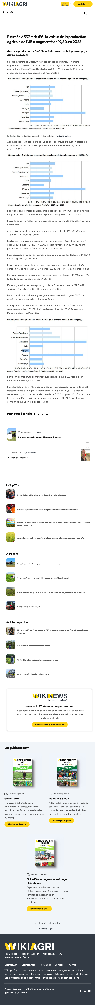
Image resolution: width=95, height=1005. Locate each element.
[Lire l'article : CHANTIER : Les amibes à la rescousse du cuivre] (10, 658)
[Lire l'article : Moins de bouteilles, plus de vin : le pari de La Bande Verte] (10, 494)
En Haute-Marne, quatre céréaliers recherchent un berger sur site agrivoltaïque (51, 592)
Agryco (72, 964)
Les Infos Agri (10, 964)
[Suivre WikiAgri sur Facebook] (3, 11)
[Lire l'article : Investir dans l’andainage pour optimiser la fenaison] (10, 562)
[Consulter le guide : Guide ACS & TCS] (67, 771)
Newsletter (81, 4)
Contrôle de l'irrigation (18, 457)
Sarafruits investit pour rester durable (33, 645)
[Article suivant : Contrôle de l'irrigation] (85, 455)
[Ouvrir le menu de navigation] (90, 13)
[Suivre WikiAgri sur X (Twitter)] (7, 11)
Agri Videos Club (30, 453)
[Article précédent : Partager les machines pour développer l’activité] (11, 434)
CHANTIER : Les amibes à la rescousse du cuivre (37, 660)
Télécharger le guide (17, 824)
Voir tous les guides (47, 928)
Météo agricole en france (16, 957)
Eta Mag (38, 432)
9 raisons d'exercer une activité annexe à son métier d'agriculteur (44, 578)
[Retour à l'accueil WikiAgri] (47, 946)
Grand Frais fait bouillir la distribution (33, 674)
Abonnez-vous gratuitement (48, 724)
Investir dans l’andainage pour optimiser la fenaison (39, 563)
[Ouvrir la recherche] (85, 13)
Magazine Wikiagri (30, 954)
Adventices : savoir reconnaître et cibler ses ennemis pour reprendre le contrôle (50, 538)
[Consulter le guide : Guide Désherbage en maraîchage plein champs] (45, 852)
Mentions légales (32, 988)
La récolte (59, 964)
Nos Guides (45, 964)
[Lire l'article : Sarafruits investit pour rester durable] (10, 644)
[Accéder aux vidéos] (70, 4)
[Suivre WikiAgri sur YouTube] (11, 11)
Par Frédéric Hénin (14, 136)
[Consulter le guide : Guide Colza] (23, 771)
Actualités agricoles (64, 136)
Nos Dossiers (10, 954)
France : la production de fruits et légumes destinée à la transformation (47, 509)
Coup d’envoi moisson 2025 (28, 606)
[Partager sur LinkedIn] (46, 413)
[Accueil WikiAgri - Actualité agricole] (14, 4)
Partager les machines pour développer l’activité (39, 437)
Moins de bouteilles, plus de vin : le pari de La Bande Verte (41, 495)
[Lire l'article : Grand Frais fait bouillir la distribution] (10, 673)
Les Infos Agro (28, 964)
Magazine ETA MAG (53, 954)
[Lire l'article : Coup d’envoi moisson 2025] (10, 605)
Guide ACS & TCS (59, 798)
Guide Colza (11, 798)
